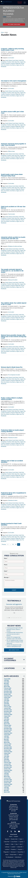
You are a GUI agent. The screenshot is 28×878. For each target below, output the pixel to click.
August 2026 (7, 678)
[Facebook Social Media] (7, 831)
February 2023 (7, 744)
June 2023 (6, 737)
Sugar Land (19, 65)
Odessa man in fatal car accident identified (12, 461)
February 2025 (7, 706)
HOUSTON (14, 813)
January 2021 (7, 778)
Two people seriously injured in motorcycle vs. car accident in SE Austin (12, 271)
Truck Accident (11, 214)
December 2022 (8, 747)
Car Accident (11, 57)
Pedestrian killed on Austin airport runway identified (12, 430)
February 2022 (7, 762)
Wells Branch (18, 857)
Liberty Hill (19, 846)
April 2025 (6, 703)
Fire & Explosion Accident (14, 374)
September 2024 (8, 714)
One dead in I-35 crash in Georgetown (13, 81)
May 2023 (6, 739)
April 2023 (6, 740)
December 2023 (8, 728)
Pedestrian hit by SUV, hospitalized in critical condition (13, 493)
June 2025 (6, 700)
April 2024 (6, 722)
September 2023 (8, 733)
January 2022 (7, 764)
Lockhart (7, 849)
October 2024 (7, 713)
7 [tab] (19, 617)
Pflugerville (18, 63)
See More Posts (14, 650)
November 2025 (8, 692)
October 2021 (7, 768)
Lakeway (7, 846)
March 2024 (7, 723)
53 (15, 544)
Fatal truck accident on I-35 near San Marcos (13, 207)
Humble (7, 844)
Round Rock (20, 852)
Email (6, 571)
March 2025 (7, 705)
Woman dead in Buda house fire (11, 367)
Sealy (6, 854)
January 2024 (7, 726)
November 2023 (8, 730)
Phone (5, 564)
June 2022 (6, 756)
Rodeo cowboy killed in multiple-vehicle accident (12, 398)
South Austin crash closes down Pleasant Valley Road (12, 175)
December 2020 (8, 779)
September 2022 (8, 751)
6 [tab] (17, 617)
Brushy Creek (12, 60)
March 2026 (7, 686)
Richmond (13, 852)
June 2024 (6, 719)
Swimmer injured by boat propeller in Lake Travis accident (13, 144)
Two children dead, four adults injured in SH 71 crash (13, 303)
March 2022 (7, 761)
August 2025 (7, 697)
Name (6, 558)
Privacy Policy (17, 873)
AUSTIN (14, 822)
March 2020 (7, 792)
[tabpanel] (14, 608)
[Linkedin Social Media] (15, 831)
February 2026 (7, 688)
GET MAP (13, 810)
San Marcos (13, 65)
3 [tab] (11, 617)
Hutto (13, 61)
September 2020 (8, 784)
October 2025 (7, 694)
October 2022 (7, 750)
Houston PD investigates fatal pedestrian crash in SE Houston (14, 638)
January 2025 (7, 708)
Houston (9, 61)
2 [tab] (9, 617)
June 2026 (6, 682)
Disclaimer (12, 873)
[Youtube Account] (19, 831)
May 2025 (6, 702)
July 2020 (6, 787)
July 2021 (6, 773)
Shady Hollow (13, 854)
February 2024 (7, 725)
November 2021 (8, 767)
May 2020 (6, 790)
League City (22, 61)
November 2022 (8, 748)
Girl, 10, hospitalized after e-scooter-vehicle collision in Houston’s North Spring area (15, 642)
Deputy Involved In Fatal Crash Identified (11, 524)
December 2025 (8, 691)
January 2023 (7, 745)
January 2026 (7, 689)
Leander (3, 63)
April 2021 (6, 775)
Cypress (21, 841)
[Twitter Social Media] (11, 831)
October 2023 (7, 731)
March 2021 (7, 776)
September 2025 (8, 695)
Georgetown (4, 61)
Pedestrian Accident (12, 437)
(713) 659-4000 (14, 809)
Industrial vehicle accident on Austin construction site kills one (13, 237)
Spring (20, 854)
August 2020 (7, 785)
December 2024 (8, 709)
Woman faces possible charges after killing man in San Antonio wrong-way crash (13, 336)
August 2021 (7, 771)
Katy (16, 61)
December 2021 (8, 765)
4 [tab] (13, 617)
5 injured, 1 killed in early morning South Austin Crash (12, 49)
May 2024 (6, 720)
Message (6, 577)
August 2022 (7, 753)
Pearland (13, 63)
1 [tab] (7, 617)
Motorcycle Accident (12, 279)
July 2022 (6, 754)
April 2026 (6, 685)
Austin (6, 60)
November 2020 (8, 781)
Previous (4, 544)
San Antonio (7, 65)
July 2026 (6, 680)
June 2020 (6, 788)
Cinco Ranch (14, 841)
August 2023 (7, 734)
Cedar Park (21, 60)
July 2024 (6, 717)
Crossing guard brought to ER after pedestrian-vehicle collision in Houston (15, 629)
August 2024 (7, 716)
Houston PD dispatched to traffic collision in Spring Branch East (14, 645)
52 (13, 544)
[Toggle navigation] (25, 2)
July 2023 (6, 736)
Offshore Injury (11, 151)
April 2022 (6, 759)
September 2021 (8, 770)
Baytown (7, 839)
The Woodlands (9, 857)
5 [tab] (15, 617)
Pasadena (7, 63)
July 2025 (6, 699)
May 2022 (6, 757)
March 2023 (7, 742)
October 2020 (7, 782)
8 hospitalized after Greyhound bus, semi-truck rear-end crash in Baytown (15, 634)
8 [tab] (20, 617)
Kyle (18, 61)
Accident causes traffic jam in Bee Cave (12, 112)
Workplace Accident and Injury (15, 246)
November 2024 (8, 711)
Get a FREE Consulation (14, 24)
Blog (8, 873)
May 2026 (6, 683)
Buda (16, 60)
